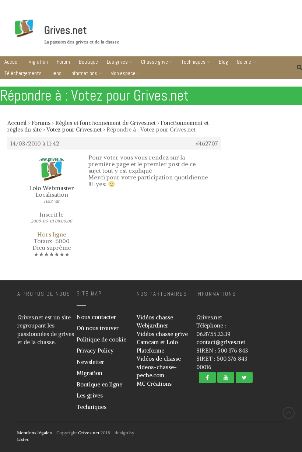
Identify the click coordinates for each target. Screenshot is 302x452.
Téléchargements (23, 73)
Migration (38, 61)
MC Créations (154, 383)
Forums (40, 122)
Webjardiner (152, 325)
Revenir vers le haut (289, 413)
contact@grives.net (220, 342)
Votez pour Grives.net (74, 129)
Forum (63, 61)
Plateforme (150, 350)
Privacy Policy (95, 350)
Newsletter (90, 361)
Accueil (12, 61)
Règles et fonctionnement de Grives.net (105, 122)
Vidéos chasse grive (162, 333)
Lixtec (23, 439)
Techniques (193, 61)
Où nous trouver (98, 328)
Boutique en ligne (99, 384)
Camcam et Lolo (157, 342)
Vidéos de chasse (159, 358)
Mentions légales (34, 432)
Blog (223, 61)
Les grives (117, 61)
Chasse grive (154, 61)
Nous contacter (96, 316)
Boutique (88, 61)
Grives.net (65, 30)
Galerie (244, 61)
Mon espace (123, 73)
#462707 (207, 143)
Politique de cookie (101, 339)
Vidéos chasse (155, 317)
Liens (56, 73)
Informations (83, 73)
